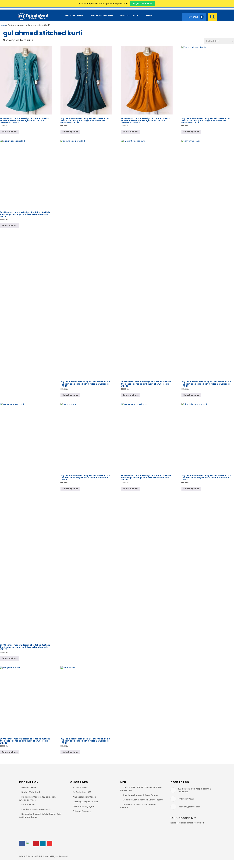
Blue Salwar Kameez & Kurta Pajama (140, 795)
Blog (149, 15)
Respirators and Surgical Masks (36, 809)
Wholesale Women (102, 15)
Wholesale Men (74, 15)
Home (3, 25)
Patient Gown (28, 804)
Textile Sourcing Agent (84, 806)
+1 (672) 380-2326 (142, 3)
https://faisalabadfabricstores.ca (187, 822)
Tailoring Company (82, 811)
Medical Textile (28, 787)
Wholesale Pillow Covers (84, 797)
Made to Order (129, 15)
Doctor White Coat (30, 792)
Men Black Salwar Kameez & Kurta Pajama (143, 799)
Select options (10, 131)
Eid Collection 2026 (82, 792)
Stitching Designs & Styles (85, 801)
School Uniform (80, 787)
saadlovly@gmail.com (189, 806)
